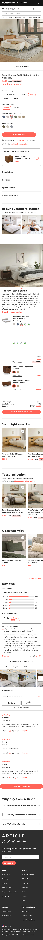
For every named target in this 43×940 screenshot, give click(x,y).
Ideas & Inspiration (28, 874)
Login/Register (6, 911)
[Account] (33, 9)
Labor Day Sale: (7, 2)
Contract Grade (27, 915)
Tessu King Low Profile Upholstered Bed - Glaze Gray (21, 319)
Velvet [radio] (16, 108)
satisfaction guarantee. (19, 144)
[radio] (3, 116)
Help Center (6, 874)
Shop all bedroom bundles (12, 312)
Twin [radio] (16, 99)
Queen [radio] (6, 99)
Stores (24, 900)
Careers (24, 896)
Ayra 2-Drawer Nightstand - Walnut (22, 158)
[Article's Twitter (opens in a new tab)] (18, 842)
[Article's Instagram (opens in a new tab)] (3, 842)
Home (4, 17)
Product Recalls (7, 887)
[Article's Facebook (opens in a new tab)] (13, 842)
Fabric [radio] (6, 108)
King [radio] (32, 94)
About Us (25, 887)
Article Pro (25, 911)
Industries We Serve (28, 920)
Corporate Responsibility (10, 892)
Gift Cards (25, 879)
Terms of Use (6, 929)
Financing (25, 883)
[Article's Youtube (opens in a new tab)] (24, 842)
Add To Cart (19, 134)
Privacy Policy (16, 929)
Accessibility (26, 931)
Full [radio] (23, 94)
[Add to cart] (37, 158)
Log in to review (35, 578)
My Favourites (6, 915)
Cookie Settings (16, 931)
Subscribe (9, 863)
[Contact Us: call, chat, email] (30, 9)
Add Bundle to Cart (21, 412)
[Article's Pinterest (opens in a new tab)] (8, 842)
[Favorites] (37, 9)
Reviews (24, 892)
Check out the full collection (24, 481)
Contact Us (5, 896)
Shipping (5, 879)
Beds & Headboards (14, 17)
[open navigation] (3, 9)
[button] (30, 9)
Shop (33, 931)
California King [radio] (10, 94)
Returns (4, 883)
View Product (17, 362)
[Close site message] (39, 3)
